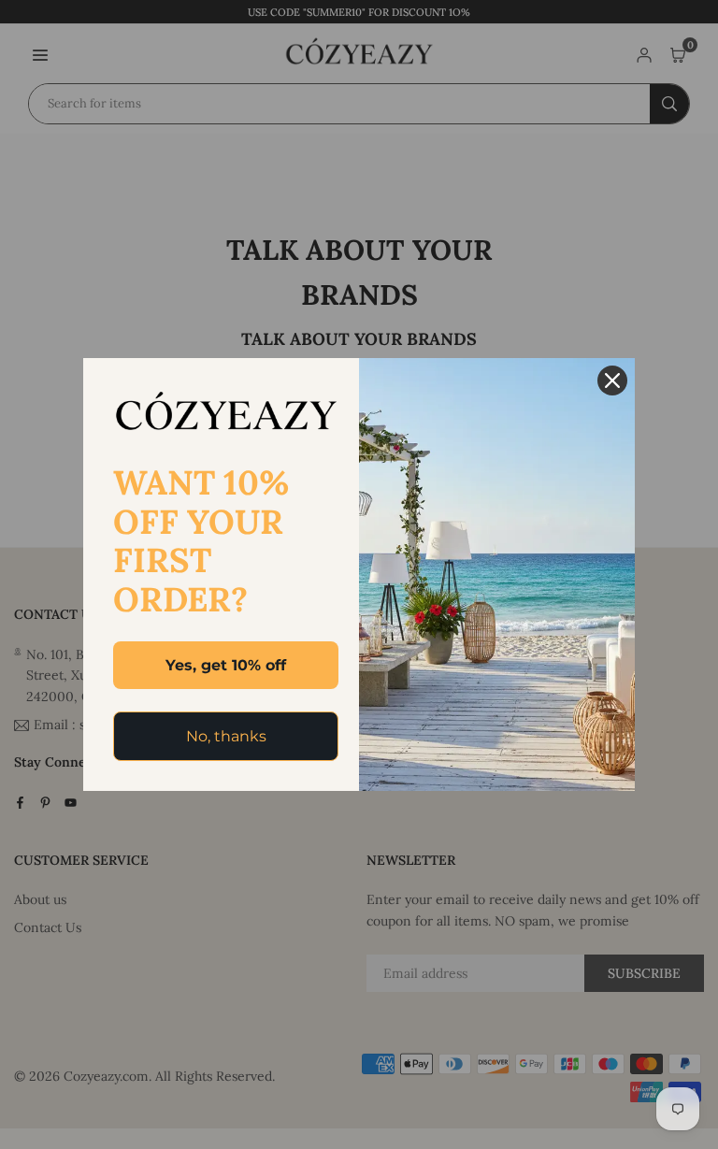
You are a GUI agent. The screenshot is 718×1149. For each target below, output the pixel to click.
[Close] (612, 380)
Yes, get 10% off (225, 665)
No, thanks (226, 736)
